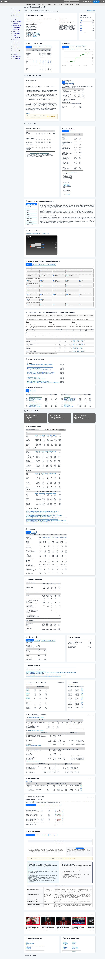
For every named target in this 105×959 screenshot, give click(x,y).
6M (67, 49)
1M (63, 49)
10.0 (43, 62)
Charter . (51, 435)
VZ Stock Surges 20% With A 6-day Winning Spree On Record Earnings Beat (40, 373)
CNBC (64, 946)
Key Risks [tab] (28, 216)
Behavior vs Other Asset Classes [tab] (48, 640)
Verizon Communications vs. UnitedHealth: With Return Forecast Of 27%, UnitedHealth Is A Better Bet (43, 515)
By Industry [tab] (29, 264)
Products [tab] (28, 208)
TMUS (31, 153)
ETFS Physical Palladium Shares (34, 395)
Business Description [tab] (31, 204)
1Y (72, 49)
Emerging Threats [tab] (30, 218)
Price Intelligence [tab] (53, 835)
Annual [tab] (28, 532)
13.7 (48, 62)
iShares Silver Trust (67, 397)
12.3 (48, 64)
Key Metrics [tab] (41, 46)
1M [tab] (33, 390)
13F (62, 810)
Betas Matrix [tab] (37, 640)
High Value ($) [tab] (58, 805)
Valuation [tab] (28, 46)
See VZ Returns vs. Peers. (44, 153)
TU (53, 270)
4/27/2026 (27, 690)
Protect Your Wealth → (51, 116)
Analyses (60, 4)
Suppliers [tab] (29, 212)
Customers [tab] (29, 210)
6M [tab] (66, 82)
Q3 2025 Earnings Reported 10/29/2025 (34, 761)
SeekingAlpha (65, 943)
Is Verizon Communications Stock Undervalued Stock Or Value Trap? (38, 369)
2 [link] (57, 824)
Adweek (27, 944)
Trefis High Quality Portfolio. (70, 858)
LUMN (38, 153)
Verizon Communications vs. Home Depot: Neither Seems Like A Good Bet (39, 521)
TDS (53, 280)
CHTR (36, 153)
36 (55, 815)
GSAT (41, 280)
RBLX (78, 351)
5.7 (45, 61)
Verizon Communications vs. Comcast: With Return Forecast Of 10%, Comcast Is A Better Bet (42, 513)
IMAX (73, 344)
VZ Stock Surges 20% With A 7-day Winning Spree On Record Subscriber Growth (41, 372)
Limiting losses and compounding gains (66, 185)
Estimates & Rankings (69, 4)
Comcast (47, 435)
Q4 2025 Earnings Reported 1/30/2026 (36, 730)
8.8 (43, 64)
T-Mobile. (43, 435)
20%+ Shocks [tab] (72, 130)
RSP (81, 28)
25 (55, 813)
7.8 (50, 62)
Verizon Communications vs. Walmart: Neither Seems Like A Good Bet (38, 516)
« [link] (50, 824)
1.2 (43, 60)
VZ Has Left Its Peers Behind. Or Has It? (33, 377)
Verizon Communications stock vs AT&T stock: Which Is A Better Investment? (40, 367)
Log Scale (92, 49)
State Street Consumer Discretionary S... (35, 398)
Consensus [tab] (35, 46)
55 (55, 810)
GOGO (80, 270)
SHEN (82, 340)
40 (55, 816)
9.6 (33, 62)
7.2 (40, 61)
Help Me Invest (41, 4)
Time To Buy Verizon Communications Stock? (34, 371)
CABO (28, 289)
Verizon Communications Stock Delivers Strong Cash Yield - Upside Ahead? (40, 364)
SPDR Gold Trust (66, 404)
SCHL (81, 341)
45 (55, 822)
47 (55, 819)
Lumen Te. (55, 435)
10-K (82, 690)
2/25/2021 (65, 537)
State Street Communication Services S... (35, 397)
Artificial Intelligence (36, 34)
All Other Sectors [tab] (42, 264)
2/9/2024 (52, 537)
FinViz (64, 949)
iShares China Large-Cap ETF (33, 401)
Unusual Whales (75, 947)
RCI (40, 270)
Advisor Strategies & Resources (57, 418)
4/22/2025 (27, 695)
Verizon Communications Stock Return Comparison (35, 673)
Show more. (35, 36)
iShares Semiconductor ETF (68, 406)
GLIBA (54, 294)
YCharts (64, 948)
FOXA (74, 348)
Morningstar (74, 942)
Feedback (31, 81)
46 (55, 820)
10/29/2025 (28, 693)
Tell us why (74, 951)
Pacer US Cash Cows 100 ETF (33, 405)
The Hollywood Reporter (30, 943)
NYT (77, 341)
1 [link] (55, 824)
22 (55, 814)
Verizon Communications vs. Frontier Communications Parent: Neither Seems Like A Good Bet (42, 511)
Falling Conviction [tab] (49, 805)
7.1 (48, 61)
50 (55, 818)
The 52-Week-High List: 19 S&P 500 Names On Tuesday (36, 378)
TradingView (65, 942)
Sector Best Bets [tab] (51, 264)
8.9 (45, 64)
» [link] (62, 824)
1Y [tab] (69, 82)
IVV (81, 22)
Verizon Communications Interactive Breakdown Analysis (37, 233)
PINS (82, 351)
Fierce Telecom (28, 947)
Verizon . (36, 435)
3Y (74, 49)
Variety (27, 942)
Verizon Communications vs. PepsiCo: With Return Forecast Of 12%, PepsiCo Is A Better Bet (42, 519)
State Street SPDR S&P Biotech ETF (69, 400)
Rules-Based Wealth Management (82, 418)
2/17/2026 (44, 537)
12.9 (40, 62)
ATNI (40, 304)
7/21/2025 (27, 694)
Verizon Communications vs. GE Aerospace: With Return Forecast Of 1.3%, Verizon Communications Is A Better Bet (46, 520)
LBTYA (67, 270)
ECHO (74, 340)
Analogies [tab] (29, 206)
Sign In (102, 1)
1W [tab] (30, 390)
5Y (77, 49)
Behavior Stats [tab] (29, 640)
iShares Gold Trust (67, 405)
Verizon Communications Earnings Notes (34, 374)
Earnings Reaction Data (31, 420)
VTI (81, 23)
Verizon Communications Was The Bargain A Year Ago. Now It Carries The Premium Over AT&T (43, 382)
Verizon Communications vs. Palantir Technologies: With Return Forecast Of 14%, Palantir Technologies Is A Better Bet (46, 517)
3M (65, 49)
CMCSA (33, 153)
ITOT (81, 25)
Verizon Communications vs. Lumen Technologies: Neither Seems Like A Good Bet (40, 512)
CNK (82, 344)
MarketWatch (65, 947)
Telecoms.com (28, 948)
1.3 (45, 60)
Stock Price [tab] (65, 46)
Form (81, 785)
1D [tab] (27, 390)
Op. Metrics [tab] (48, 46)
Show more (28, 113)
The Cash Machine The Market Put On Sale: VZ (35, 379)
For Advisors (48, 4)
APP (73, 347)
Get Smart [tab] (45, 835)
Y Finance (64, 940)
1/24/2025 (27, 697)
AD (27, 304)
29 (55, 811)
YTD (70, 49)
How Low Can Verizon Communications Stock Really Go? (36, 671)
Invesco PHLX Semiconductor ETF (69, 399)
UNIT (77, 345)
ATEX (41, 294)
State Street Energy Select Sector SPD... (35, 404)
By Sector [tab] (35, 264)
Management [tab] (29, 214)
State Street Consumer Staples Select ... (35, 406)
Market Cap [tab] (72, 46)
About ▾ (90, 1)
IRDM (73, 345)
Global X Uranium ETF (67, 395)
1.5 (33, 60)
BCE (80, 280)
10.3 (40, 64)
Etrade (73, 946)
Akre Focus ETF (31, 400)
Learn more (68, 194)
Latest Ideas (29, 417)
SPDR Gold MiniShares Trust (68, 402)
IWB (81, 27)
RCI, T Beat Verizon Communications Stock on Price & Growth (37, 365)
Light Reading (28, 949)
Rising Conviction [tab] (40, 805)
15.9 (50, 64)
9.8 (36, 62)
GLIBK (67, 294)
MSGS (78, 344)
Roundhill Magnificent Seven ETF (34, 402)
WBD (81, 348)
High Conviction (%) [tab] (31, 805)
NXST (77, 348)
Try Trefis (96, 1)
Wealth (55, 4)
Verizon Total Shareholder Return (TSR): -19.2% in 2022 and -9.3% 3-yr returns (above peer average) (43, 676)
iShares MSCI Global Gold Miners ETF (70, 398)
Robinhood (74, 944)
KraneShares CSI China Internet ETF (35, 399)
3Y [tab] (72, 82)
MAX (80, 49)
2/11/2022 (61, 537)
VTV (81, 30)
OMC (81, 347)
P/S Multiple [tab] (78, 46)
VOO (81, 20)
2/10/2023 (56, 537)
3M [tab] (63, 82)
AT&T (40, 435)
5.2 (50, 61)
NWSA (74, 341)
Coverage (77, 4)
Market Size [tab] (29, 220)
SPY (81, 19)
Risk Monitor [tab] (38, 835)
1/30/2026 (27, 691)
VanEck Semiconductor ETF (68, 401)
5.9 (33, 61)
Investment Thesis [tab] (30, 835)
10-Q (82, 688)
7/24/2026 (27, 689)
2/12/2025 (48, 537)
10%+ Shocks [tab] (65, 130)
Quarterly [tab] (33, 532)
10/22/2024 (28, 698)
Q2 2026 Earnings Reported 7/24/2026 (36, 717)
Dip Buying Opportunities (32, 418)
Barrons (73, 940)
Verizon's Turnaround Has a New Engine (34, 368)
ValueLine (73, 943)
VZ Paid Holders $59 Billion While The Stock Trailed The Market (37, 381)
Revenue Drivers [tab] (30, 222)
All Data (85, 1)
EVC (77, 347)
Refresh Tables (62, 429)
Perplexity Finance (75, 948)
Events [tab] (84, 46)
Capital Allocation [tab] (30, 224)
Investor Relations (91, 10)
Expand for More (29, 684)
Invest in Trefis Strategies (30, 4)
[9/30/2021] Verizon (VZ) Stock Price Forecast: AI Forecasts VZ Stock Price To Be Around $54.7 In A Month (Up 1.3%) (46, 674)
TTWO (74, 351)
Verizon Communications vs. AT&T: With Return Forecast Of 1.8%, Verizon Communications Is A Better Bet (44, 522)
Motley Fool (65, 944)
